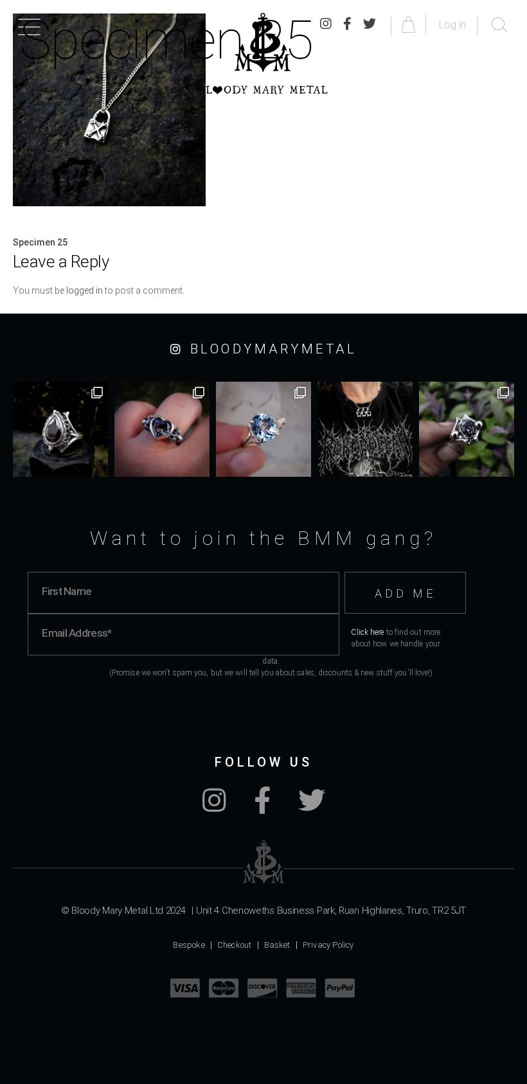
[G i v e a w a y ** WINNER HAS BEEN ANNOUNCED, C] (365, 429)
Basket (277, 945)
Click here (367, 632)
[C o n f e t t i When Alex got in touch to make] (466, 429)
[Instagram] (214, 807)
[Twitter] (311, 807)
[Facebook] (262, 807)
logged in (84, 290)
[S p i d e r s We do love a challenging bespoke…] (162, 429)
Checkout (234, 945)
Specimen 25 (40, 242)
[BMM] (264, 862)
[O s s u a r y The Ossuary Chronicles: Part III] (60, 429)
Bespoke (188, 945)
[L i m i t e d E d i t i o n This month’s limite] (263, 429)
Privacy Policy (328, 945)
